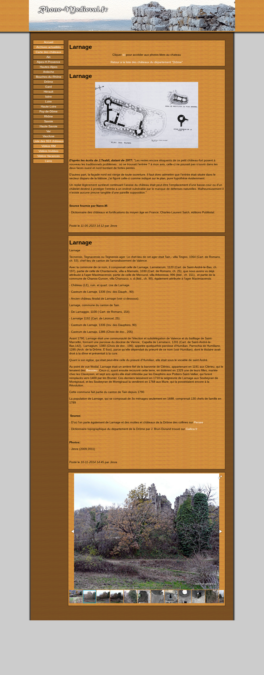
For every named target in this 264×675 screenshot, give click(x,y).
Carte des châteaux (48, 52)
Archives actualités (48, 47)
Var (48, 131)
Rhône (48, 116)
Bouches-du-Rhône (48, 76)
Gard (48, 86)
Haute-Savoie (48, 126)
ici (124, 54)
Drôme (48, 81)
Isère (48, 96)
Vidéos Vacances (48, 156)
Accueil (48, 42)
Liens (48, 161)
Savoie (48, 121)
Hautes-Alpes (48, 66)
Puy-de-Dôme (48, 111)
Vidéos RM (48, 146)
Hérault (48, 91)
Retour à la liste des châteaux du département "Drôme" (147, 62)
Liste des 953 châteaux (48, 141)
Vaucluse (48, 136)
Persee (198, 422)
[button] (220, 477)
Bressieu (92, 370)
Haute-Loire (48, 106)
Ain (48, 57)
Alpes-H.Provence (48, 62)
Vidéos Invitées (48, 151)
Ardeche (48, 71)
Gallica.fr (191, 429)
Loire (48, 101)
